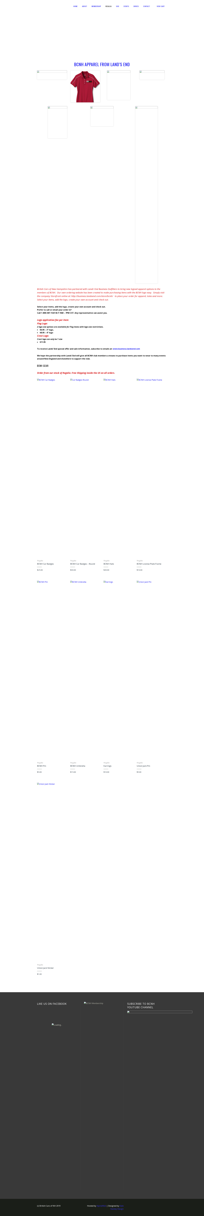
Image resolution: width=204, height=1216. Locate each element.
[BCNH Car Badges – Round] (100, 570)
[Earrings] (133, 772)
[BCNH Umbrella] (100, 772)
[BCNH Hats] (133, 570)
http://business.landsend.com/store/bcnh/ (92, 296)
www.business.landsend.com (126, 349)
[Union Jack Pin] (166, 772)
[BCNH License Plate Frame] (166, 570)
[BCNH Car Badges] (66, 570)
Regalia (40, 560)
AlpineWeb (101, 1206)
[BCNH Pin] (66, 772)
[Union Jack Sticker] (66, 974)
